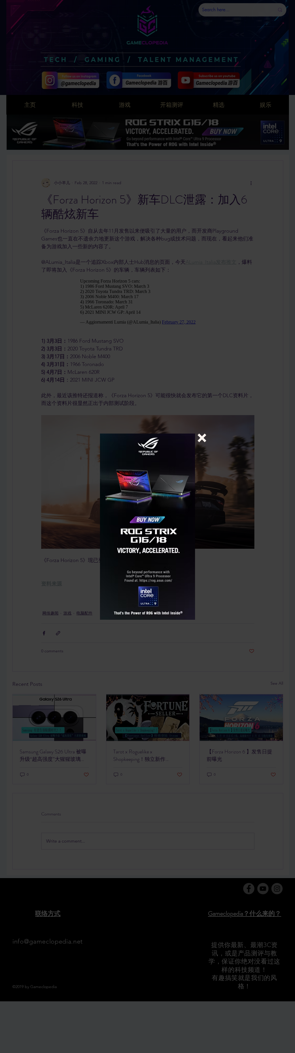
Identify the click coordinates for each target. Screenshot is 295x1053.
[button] (202, 438)
